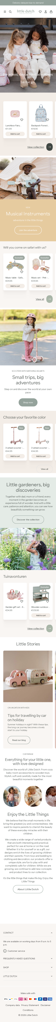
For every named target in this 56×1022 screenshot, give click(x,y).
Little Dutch (10, 976)
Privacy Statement (30, 1005)
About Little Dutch (28, 889)
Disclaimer (46, 1005)
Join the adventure (28, 230)
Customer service (16, 951)
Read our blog (19, 740)
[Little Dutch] (25, 11)
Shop (6, 967)
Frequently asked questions (19, 958)
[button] (5, 11)
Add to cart (15, 134)
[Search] (10, 11)
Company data (13, 1005)
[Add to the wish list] (21, 119)
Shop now (28, 402)
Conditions (28, 1010)
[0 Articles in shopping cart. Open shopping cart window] (51, 11)
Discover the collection (28, 519)
